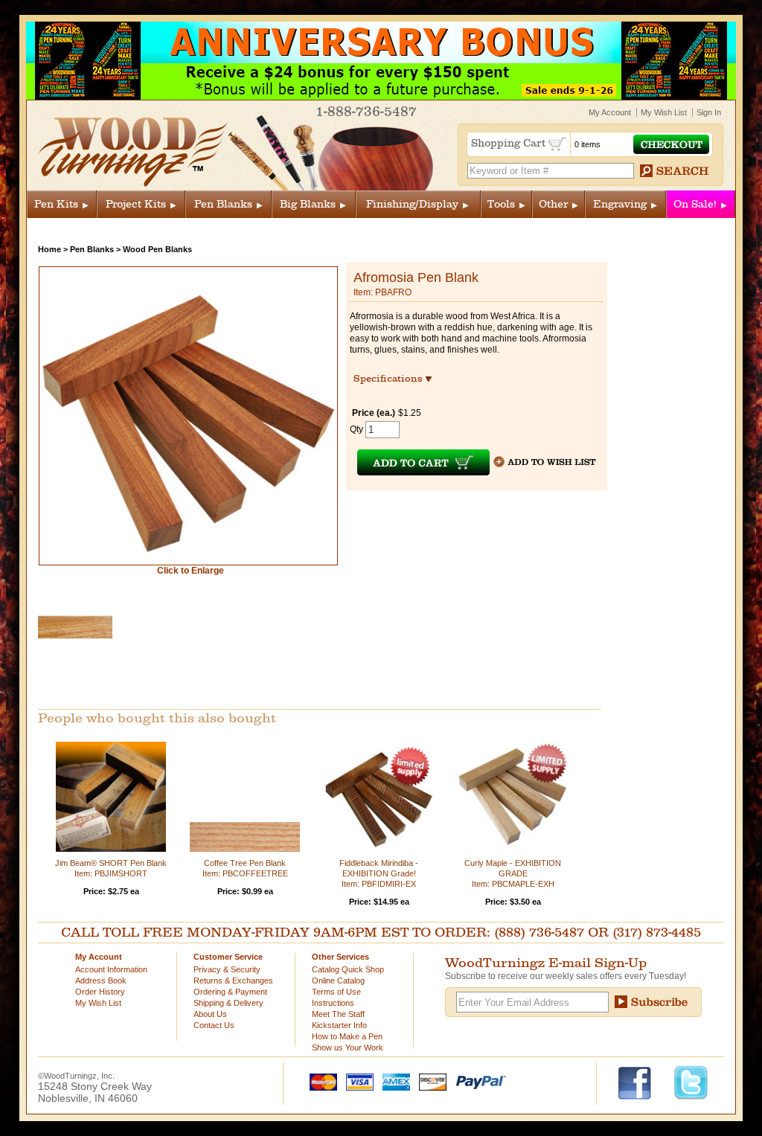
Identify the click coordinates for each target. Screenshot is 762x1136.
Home (49, 249)
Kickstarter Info (339, 1025)
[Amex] (393, 1080)
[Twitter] (691, 1081)
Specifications (394, 378)
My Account (610, 112)
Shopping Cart (509, 143)
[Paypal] (477, 1080)
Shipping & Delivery (228, 1002)
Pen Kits (56, 204)
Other (553, 204)
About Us (210, 1014)
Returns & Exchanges (233, 980)
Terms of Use (336, 991)
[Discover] (429, 1080)
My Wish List (664, 112)
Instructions (333, 1002)
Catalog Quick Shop (348, 969)
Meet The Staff (338, 1014)
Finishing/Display (412, 204)
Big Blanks (308, 204)
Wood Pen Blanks (157, 249)
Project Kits (136, 204)
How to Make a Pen (347, 1036)
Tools (501, 204)
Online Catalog (338, 980)
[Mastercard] (320, 1080)
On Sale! (695, 204)
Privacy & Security (226, 969)
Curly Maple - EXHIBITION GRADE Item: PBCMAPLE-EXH (512, 873)
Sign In (709, 112)
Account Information (111, 969)
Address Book (101, 980)
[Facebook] (642, 1081)
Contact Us (213, 1025)
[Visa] (356, 1080)
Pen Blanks (223, 204)
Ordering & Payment (230, 991)
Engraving (620, 204)
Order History (100, 991)
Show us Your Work (347, 1047)
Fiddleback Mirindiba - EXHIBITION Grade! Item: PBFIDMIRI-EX (378, 873)
